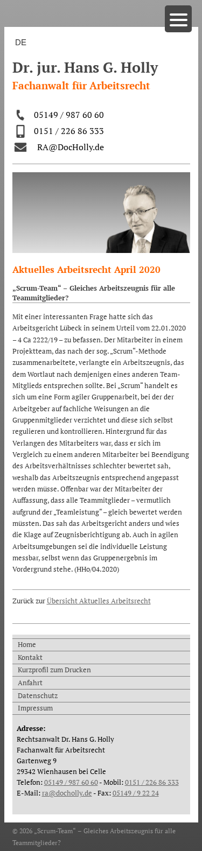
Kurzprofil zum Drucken (54, 669)
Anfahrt (30, 682)
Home (27, 644)
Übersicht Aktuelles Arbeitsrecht (99, 601)
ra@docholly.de (67, 793)
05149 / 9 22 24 (136, 793)
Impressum (35, 708)
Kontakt (30, 657)
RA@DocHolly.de (70, 147)
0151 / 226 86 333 (69, 131)
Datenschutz (38, 695)
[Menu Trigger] (178, 18)
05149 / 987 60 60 (69, 115)
